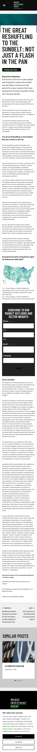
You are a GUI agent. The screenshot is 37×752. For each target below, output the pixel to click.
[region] (18, 730)
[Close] (35, 711)
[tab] (15, 680)
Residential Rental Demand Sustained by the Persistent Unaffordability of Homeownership (9, 615)
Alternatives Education (14, 666)
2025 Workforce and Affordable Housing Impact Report (29, 613)
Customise (18, 742)
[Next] (31, 659)
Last (4, 339)
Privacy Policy (8, 729)
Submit (18, 368)
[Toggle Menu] (4, 5)
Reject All (18, 747)
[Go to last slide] (5, 659)
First (4, 330)
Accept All (18, 736)
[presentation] (18, 652)
